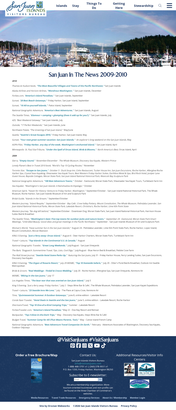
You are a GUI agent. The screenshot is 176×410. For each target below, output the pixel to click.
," (73, 110)
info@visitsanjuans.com (88, 363)
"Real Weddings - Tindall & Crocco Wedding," (50, 270)
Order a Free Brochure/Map (36, 355)
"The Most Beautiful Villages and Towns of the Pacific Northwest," (71, 85)
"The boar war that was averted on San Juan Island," (58, 280)
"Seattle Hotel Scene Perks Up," (51, 255)
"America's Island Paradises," (47, 310)
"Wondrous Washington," (60, 90)
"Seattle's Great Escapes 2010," (36, 134)
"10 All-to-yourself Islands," (34, 105)
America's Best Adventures (58, 110)
